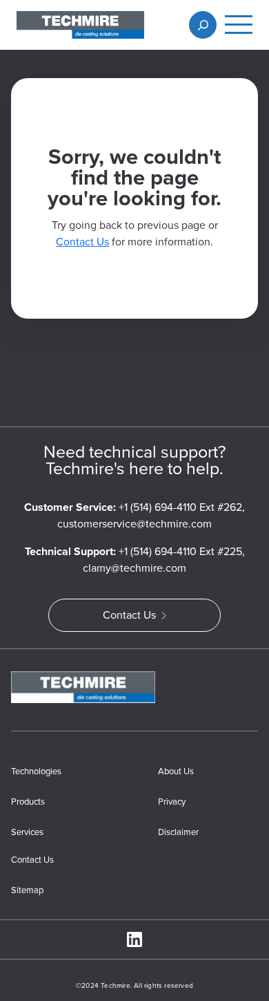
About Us (176, 771)
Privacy (172, 801)
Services (27, 832)
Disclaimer (178, 832)
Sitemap (27, 890)
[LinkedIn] (134, 939)
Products (28, 801)
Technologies (36, 771)
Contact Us (82, 242)
